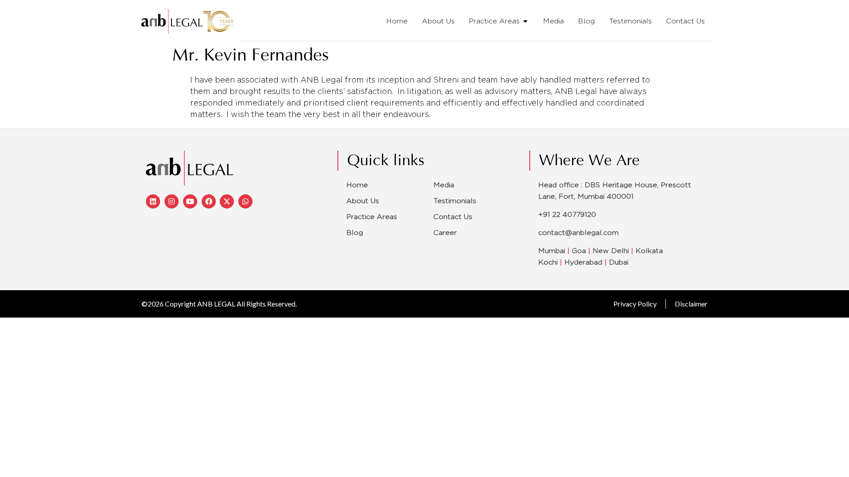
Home (397, 21)
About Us (438, 21)
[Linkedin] (153, 201)
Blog (586, 21)
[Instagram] (171, 201)
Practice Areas (494, 21)
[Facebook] (209, 201)
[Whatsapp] (245, 201)
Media (553, 21)
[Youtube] (190, 201)
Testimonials (630, 21)
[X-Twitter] (227, 201)
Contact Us (685, 21)
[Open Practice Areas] (525, 21)
